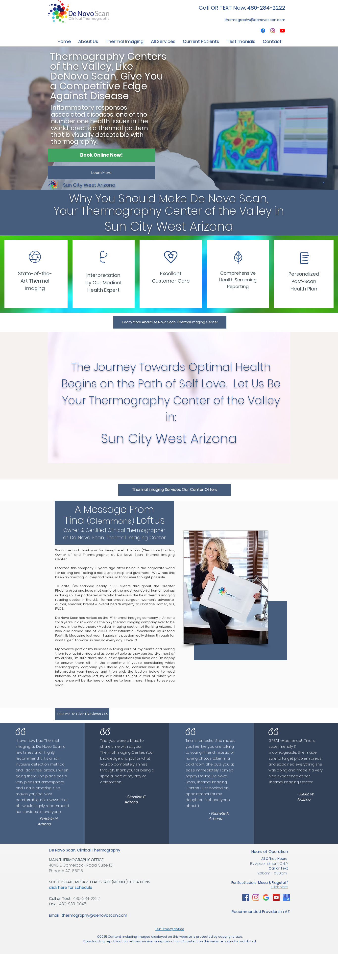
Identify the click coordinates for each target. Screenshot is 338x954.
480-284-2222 (86, 898)
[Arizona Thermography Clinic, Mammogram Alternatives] (245, 897)
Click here (279, 887)
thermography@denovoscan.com (94, 915)
